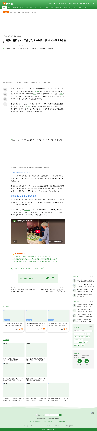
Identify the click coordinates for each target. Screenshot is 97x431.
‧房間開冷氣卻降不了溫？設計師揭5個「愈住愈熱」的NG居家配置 (34, 261)
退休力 (42, 8)
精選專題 (45, 421)
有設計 (70, 3)
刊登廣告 (25, 425)
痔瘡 (88, 334)
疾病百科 (50, 421)
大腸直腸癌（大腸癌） (79, 334)
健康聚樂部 (38, 421)
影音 (31, 8)
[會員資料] (91, 3)
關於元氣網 (32, 421)
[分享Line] (5, 94)
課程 (36, 8)
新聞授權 (36, 425)
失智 (47, 8)
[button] (93, 7)
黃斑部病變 (77, 345)
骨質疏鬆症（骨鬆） (79, 336)
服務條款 (42, 426)
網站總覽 (72, 425)
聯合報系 (57, 425)
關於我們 (67, 425)
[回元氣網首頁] (9, 3)
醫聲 (52, 8)
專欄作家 (65, 421)
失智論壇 (15, 8)
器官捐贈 (27, 210)
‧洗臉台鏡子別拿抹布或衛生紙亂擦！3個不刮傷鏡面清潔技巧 (33, 256)
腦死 (34, 94)
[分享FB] (5, 89)
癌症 (65, 8)
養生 (9, 8)
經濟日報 (57, 3)
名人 (75, 8)
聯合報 (52, 3)
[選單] (93, 3)
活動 (85, 8)
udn (4, 36)
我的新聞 (86, 3)
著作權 (46, 426)
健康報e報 (41, 415)
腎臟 (61, 94)
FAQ (29, 426)
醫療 (21, 8)
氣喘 (83, 345)
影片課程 (6, 320)
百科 (26, 8)
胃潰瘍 (86, 342)
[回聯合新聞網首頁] (4, 3)
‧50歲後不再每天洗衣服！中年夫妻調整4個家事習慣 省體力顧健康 (34, 259)
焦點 (4, 8)
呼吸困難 (26, 106)
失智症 (88, 336)
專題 (80, 8)
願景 (81, 3)
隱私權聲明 (51, 426)
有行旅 (76, 3)
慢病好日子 (58, 8)
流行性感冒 (36, 91)
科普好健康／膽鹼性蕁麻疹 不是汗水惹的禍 (23, 12)
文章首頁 (60, 421)
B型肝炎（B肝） (78, 339)
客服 (32, 426)
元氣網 (8, 36)
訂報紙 (61, 425)
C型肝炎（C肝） (78, 342)
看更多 (91, 276)
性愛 (70, 8)
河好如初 (64, 3)
